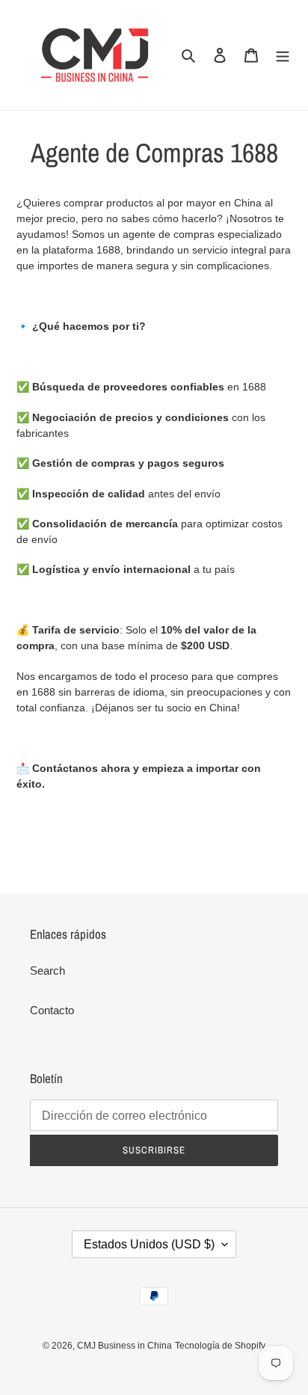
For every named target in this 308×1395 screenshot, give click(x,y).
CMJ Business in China (124, 1345)
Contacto (52, 1010)
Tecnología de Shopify (220, 1345)
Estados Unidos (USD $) (149, 1244)
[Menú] (282, 55)
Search (47, 970)
